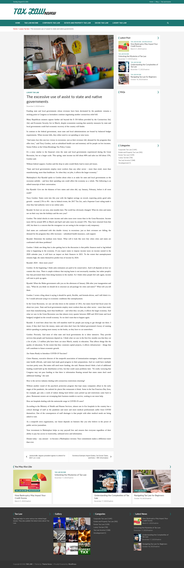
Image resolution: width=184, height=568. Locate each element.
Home (151, 2)
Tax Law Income (166, 2)
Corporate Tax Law (51, 23)
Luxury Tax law (119, 23)
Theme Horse (47, 564)
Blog (157, 2)
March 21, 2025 (136, 49)
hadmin (42, 106)
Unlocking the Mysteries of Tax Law (132, 56)
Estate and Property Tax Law (77, 23)
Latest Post (125, 38)
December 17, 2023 (125, 59)
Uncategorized (147, 42)
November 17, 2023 (137, 69)
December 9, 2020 (33, 106)
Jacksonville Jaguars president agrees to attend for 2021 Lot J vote (47, 457)
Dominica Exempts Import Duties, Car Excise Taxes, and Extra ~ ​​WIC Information (90, 457)
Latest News (141, 514)
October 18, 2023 (136, 79)
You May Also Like (23, 467)
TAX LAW (29, 564)
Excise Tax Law (101, 23)
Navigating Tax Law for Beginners (144, 77)
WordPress (72, 564)
